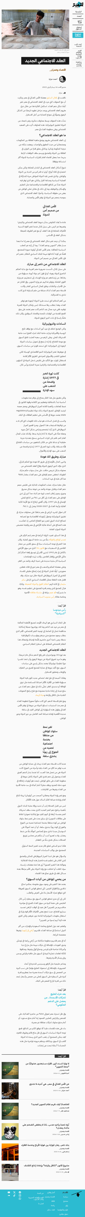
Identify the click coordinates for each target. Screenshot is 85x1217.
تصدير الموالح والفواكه (57, 539)
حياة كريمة (40, 695)
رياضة (53, 1205)
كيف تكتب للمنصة (78, 45)
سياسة (65, 1196)
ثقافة (53, 1201)
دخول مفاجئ (63, 1214)
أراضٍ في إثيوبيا (28, 930)
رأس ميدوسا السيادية (46, 596)
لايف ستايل (51, 1209)
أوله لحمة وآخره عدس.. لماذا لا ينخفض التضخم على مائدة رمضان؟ (47, 1124)
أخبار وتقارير (51, 1192)
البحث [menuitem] (79, 16)
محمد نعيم (52, 592)
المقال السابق (52, 97)
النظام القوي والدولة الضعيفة (37, 584)
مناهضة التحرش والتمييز (79, 64)
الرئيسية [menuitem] (78, 11)
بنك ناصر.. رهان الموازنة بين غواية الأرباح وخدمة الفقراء (51, 1144)
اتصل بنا (41, 1203)
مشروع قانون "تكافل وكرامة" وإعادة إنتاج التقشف (52, 1165)
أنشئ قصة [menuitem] (80, 22)
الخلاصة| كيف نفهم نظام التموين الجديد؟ (55, 1104)
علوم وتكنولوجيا (63, 1209)
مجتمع (65, 1201)
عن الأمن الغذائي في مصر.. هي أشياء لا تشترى (54, 1083)
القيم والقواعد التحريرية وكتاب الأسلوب (79, 54)
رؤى (66, 1205)
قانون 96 (40, 548)
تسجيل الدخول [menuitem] (79, 28)
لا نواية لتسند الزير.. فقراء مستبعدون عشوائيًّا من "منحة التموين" (47, 1063)
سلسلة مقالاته (36, 592)
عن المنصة (40, 1193)
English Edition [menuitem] (78, 35)
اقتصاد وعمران (58, 70)
